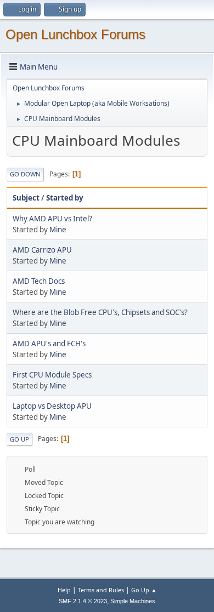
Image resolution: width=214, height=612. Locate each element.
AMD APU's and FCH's (49, 343)
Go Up (19, 439)
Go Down (25, 174)
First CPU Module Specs (52, 375)
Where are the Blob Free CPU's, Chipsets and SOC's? (100, 312)
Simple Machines (132, 601)
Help (64, 590)
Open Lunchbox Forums (75, 34)
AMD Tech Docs (39, 281)
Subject (26, 198)
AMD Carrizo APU (42, 250)
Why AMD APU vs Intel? (52, 219)
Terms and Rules (101, 590)
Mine (57, 229)
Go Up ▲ (144, 590)
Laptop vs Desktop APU (52, 406)
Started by (64, 198)
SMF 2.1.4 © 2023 (83, 601)
